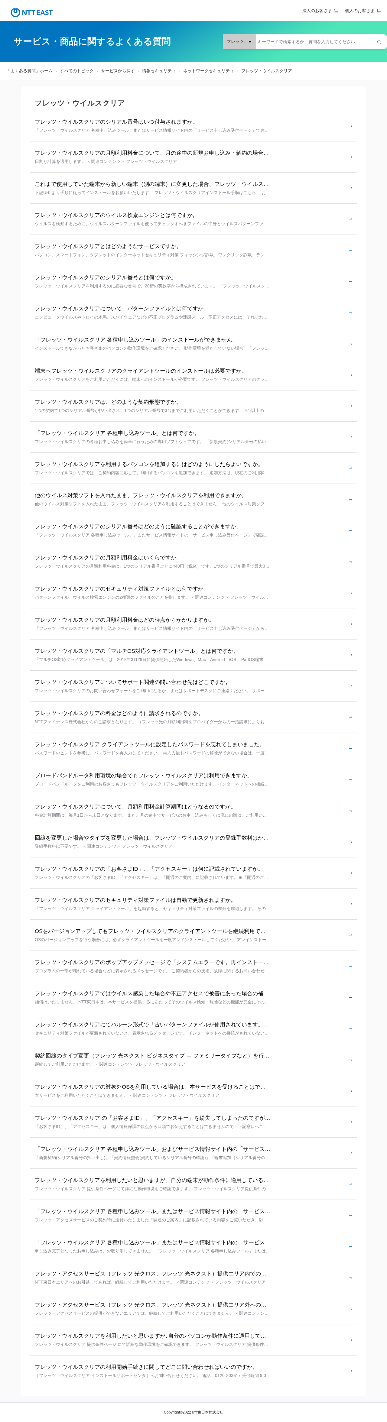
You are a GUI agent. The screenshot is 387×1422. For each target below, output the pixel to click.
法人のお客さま (317, 10)
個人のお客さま (360, 10)
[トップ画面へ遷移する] (31, 12)
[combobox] (305, 41)
